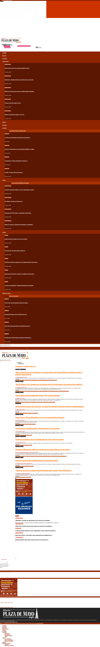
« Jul (1, 570)
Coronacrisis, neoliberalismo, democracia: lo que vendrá (37, 428)
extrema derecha (28, 380)
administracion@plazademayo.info (11, 622)
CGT (23, 391)
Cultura (4, 180)
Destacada (17, 369)
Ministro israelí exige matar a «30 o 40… (15, 114)
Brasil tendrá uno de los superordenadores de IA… (17, 68)
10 (0, 564)
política (48, 402)
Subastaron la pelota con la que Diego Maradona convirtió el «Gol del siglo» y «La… (15, 14)
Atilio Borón (17, 477)
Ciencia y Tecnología (9, 645)
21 (5, 566)
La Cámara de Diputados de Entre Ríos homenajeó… (17, 137)
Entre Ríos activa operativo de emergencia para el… (17, 326)
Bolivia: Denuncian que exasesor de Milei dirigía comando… (19, 91)
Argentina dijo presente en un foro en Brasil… (16, 239)
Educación (7, 133)
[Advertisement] (50, 27)
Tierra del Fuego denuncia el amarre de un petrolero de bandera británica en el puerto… (16, 4)
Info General (7, 634)
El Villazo (39, 391)
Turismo (4, 232)
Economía (4, 125)
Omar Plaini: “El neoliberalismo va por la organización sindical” (40, 417)
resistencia (52, 402)
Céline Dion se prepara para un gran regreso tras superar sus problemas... (33, 526)
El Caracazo (17, 413)
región (44, 456)
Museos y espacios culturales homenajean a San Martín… (19, 224)
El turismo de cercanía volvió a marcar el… (15, 250)
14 (5, 564)
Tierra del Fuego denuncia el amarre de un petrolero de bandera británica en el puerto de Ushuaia (23, 576)
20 (4, 566)
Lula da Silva (34, 380)
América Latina (18, 456)
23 (7, 566)
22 (6, 566)
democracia (22, 380)
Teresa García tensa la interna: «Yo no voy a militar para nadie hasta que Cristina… (15, 17)
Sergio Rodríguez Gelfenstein (21, 452)
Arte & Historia (8, 185)
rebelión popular (30, 413)
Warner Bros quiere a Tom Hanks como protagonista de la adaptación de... (34, 535)
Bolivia (16, 445)
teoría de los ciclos (63, 456)
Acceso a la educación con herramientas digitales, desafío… (20, 149)
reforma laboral (65, 391)
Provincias (4, 58)
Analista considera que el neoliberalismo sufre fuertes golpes (39, 439)
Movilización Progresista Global (44, 380)
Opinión (21, 381)
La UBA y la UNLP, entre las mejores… (14, 172)
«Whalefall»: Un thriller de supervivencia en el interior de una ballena (12, 15)
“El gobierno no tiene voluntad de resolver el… (16, 161)
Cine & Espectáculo (19, 518)
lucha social (33, 402)
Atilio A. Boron (25, 466)
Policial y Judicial (8, 635)
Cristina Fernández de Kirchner (31, 391)
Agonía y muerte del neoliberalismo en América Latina (36, 460)
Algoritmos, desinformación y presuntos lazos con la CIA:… (19, 79)
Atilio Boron (18, 463)
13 (4, 564)
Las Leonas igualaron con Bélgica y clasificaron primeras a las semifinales (14, 6)
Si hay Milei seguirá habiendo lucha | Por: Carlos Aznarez (37, 395)
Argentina (17, 402)
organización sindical (31, 424)
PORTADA (4, 52)
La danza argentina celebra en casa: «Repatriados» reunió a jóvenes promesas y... (35, 530)
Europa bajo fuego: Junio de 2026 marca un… (16, 314)
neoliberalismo (54, 380)
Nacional (4, 55)
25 (1, 567)
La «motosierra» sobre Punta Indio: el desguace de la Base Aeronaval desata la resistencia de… (17, 9)
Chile (19, 445)
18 (1, 566)
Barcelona (17, 380)
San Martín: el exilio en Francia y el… (14, 201)
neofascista (24, 456)
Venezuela (36, 413)
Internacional (5, 61)
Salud (6, 636)
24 (0, 567)
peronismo (45, 402)
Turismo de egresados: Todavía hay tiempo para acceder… (19, 285)
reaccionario (40, 456)
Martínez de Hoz (52, 391)
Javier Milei (29, 402)
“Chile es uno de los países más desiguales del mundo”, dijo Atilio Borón (43, 470)
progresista (35, 456)
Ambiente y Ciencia (6, 293)
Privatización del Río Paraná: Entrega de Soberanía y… (18, 337)
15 (6, 564)
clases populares (23, 402)
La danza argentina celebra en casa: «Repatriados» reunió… (19, 189)
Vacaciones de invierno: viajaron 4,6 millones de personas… (20, 274)
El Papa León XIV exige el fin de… (13, 103)
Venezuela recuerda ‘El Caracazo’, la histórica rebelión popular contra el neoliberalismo (49, 406)
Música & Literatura (19, 523)
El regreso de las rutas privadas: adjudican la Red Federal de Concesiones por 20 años (16, 12)
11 (1, 564)
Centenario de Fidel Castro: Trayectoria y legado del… (18, 213)
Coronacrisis (18, 435)
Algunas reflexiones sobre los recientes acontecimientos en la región (42, 449)
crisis (23, 477)
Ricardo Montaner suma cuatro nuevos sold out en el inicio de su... (32, 539)
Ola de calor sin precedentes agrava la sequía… (16, 303)
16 (7, 564)
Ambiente (7, 299)
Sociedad (4, 128)
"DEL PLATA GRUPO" (39, 623)
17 (0, 566)
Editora (17, 387)
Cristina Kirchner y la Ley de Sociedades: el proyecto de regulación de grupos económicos (16, 2)
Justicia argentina (45, 391)
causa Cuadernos (19, 391)
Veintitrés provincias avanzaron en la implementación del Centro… (21, 262)
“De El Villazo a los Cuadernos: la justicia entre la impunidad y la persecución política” (49, 384)
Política (4, 122)
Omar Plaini (24, 424)
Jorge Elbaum (23, 445)
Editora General (18, 377)
